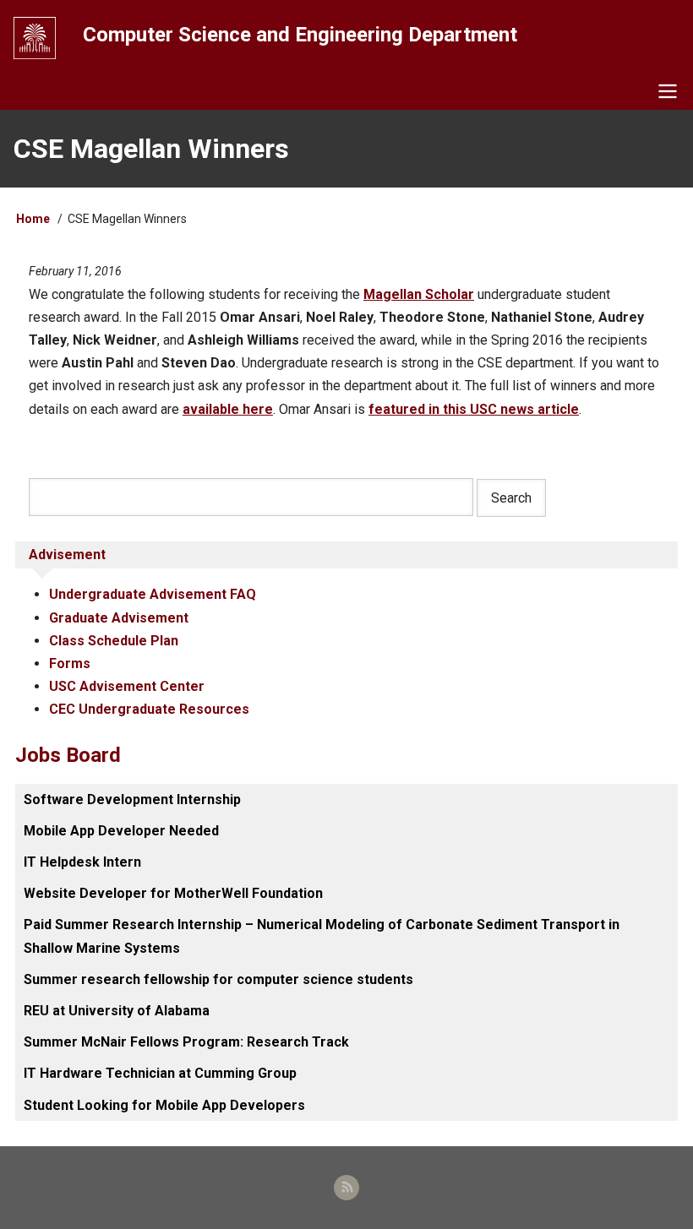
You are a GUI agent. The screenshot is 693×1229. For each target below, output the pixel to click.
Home (33, 219)
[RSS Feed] (346, 1187)
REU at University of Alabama (117, 1011)
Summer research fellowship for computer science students (218, 979)
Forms (69, 663)
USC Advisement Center (127, 686)
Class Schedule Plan (113, 641)
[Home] (35, 38)
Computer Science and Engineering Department (300, 34)
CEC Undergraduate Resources (149, 709)
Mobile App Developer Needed (121, 831)
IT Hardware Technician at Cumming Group (160, 1073)
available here (228, 409)
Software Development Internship (132, 799)
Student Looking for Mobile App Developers (164, 1105)
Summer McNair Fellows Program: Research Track (186, 1042)
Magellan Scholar (418, 294)
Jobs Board (68, 755)
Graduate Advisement (118, 618)
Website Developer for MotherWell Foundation (173, 893)
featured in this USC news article (473, 409)
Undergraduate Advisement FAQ (152, 594)
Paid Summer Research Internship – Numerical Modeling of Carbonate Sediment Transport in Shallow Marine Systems (321, 935)
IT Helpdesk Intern (82, 862)
